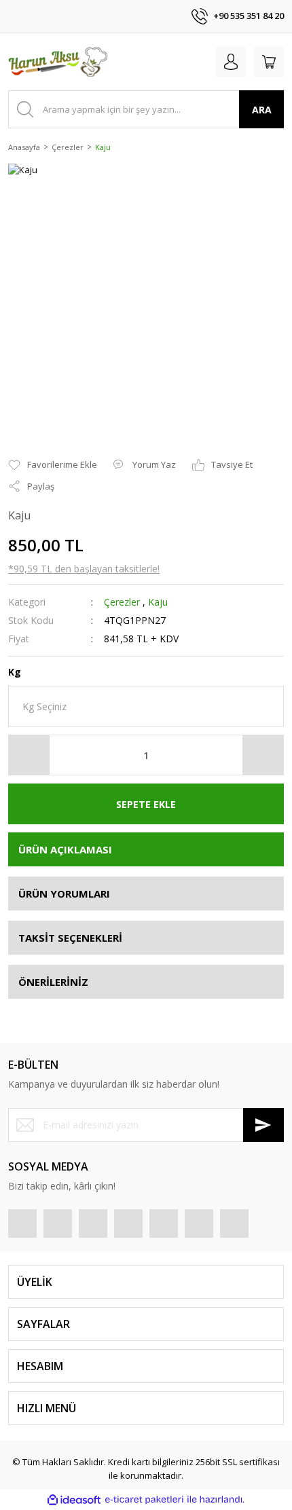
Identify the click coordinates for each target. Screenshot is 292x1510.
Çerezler (122, 601)
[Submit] (263, 1125)
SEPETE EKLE (146, 804)
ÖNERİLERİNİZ (53, 982)
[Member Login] (231, 62)
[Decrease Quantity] (29, 755)
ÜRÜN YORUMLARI (64, 893)
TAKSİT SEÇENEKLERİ (70, 937)
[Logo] (58, 62)
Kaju (158, 601)
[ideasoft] (74, 1500)
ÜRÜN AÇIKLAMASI (65, 849)
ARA (262, 109)
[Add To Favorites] (52, 465)
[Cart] (269, 62)
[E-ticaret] (144, 1500)
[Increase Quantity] (262, 755)
